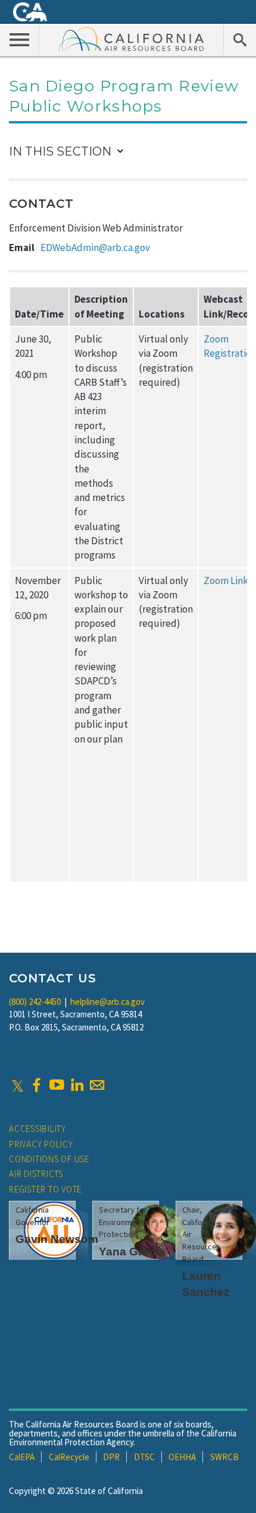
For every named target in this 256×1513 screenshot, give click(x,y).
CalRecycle (69, 1457)
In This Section (60, 151)
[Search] (239, 39)
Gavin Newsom (56, 1239)
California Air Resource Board (131, 38)
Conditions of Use (49, 1159)
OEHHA (182, 1457)
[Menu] (19, 39)
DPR (111, 1457)
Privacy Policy (41, 1144)
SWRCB (224, 1457)
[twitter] (17, 1085)
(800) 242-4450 (35, 1001)
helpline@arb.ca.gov (107, 1001)
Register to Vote (45, 1189)
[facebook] (36, 1085)
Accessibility (37, 1128)
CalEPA (22, 1457)
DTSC (144, 1457)
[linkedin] (77, 1085)
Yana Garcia (132, 1251)
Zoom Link (226, 580)
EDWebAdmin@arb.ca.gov (95, 247)
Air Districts (36, 1173)
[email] (97, 1085)
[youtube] (56, 1085)
